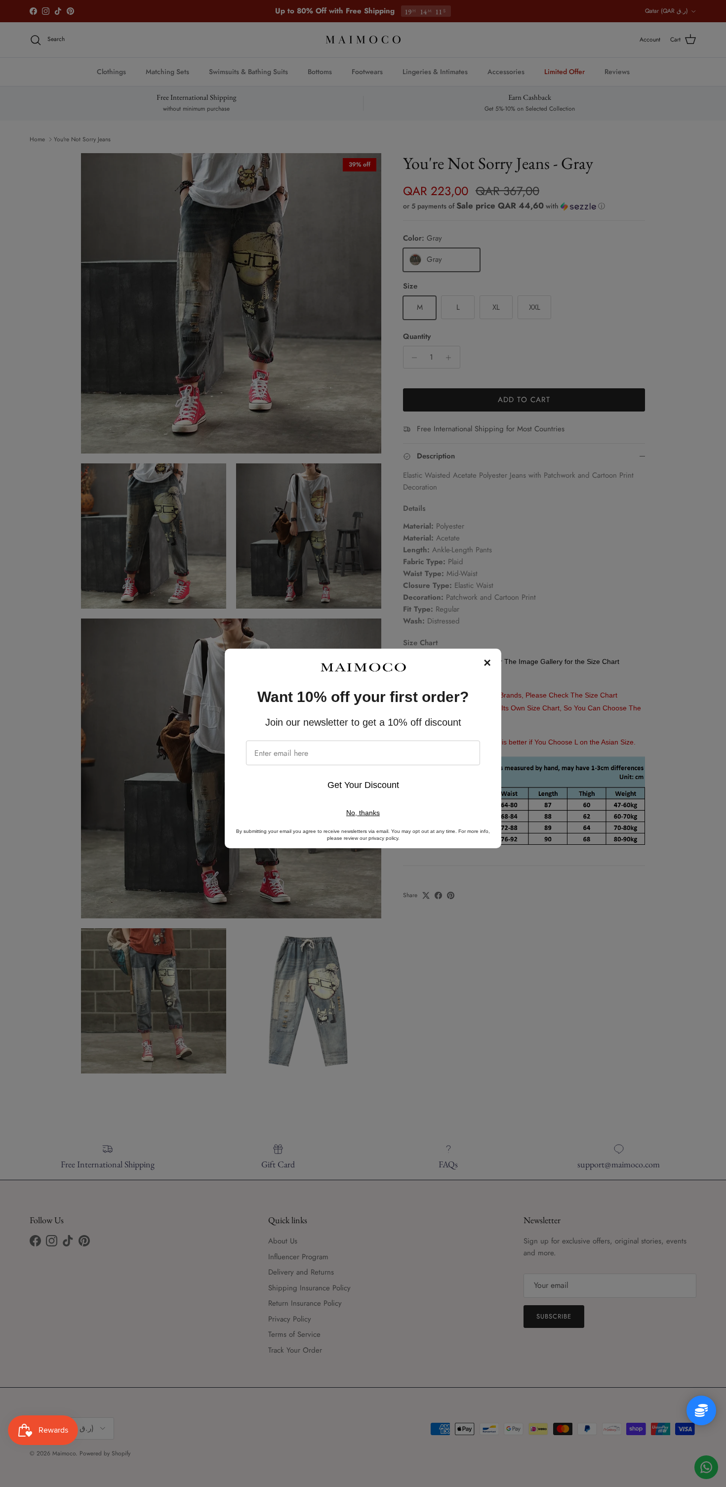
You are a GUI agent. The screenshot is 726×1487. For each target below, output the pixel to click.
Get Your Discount (363, 785)
